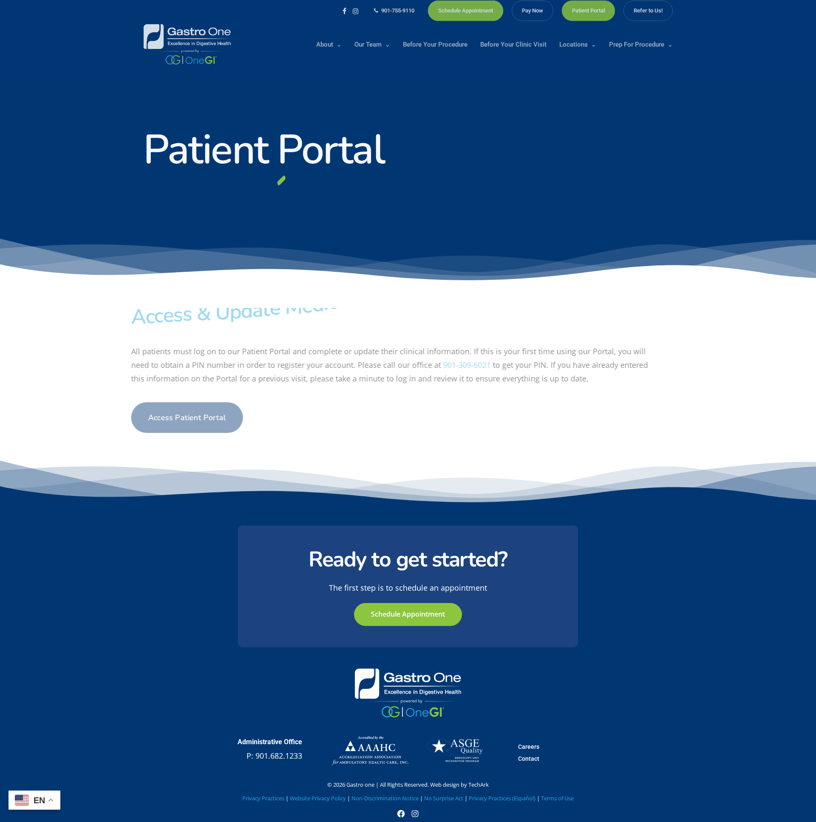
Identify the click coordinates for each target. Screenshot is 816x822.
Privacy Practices (263, 798)
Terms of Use (557, 798)
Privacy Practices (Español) (502, 798)
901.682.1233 (278, 756)
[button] (199, 417)
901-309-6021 (479, 365)
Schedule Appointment (408, 614)
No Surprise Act (443, 798)
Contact (528, 758)
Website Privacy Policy (318, 798)
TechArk (478, 784)
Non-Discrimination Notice (385, 798)
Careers (528, 746)
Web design (444, 784)
